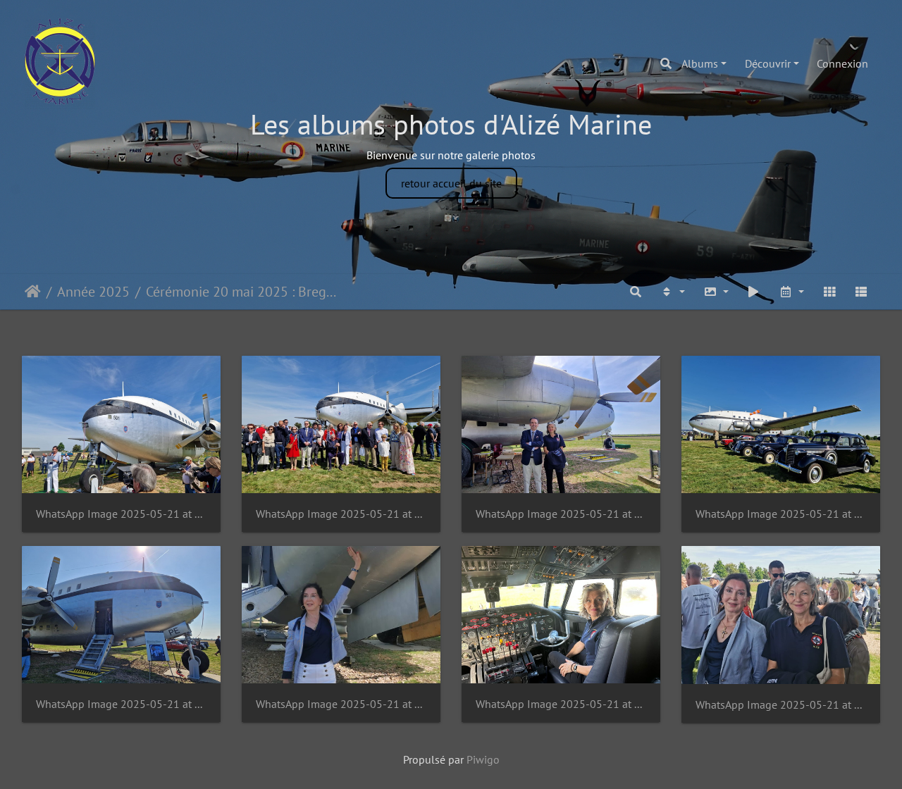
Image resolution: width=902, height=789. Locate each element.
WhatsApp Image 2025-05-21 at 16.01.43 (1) (781, 514)
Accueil (33, 291)
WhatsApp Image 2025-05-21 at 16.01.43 (121, 704)
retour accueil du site (451, 183)
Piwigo (483, 759)
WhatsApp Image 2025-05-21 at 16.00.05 (561, 704)
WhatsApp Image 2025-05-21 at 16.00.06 (781, 705)
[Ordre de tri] (672, 292)
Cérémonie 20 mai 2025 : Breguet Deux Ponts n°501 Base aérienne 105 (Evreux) (243, 291)
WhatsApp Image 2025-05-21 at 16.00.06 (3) (341, 514)
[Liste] (861, 292)
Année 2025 (93, 291)
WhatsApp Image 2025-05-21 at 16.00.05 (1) (341, 704)
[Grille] (829, 292)
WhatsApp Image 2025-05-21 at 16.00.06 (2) (121, 514)
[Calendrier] (791, 292)
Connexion (842, 63)
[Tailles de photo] (716, 292)
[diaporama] (754, 292)
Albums (699, 63)
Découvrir (768, 63)
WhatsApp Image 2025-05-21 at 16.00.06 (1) (561, 514)
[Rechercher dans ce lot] (636, 292)
